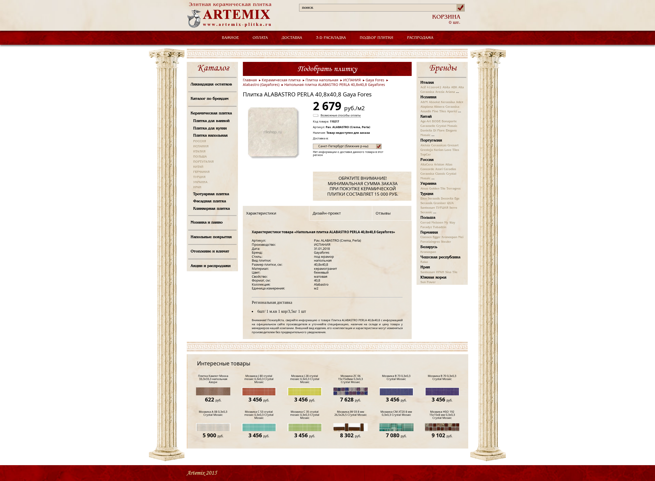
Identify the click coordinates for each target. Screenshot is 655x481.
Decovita (447, 198)
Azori (439, 169)
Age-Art (425, 121)
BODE (436, 121)
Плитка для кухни (210, 128)
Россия (427, 160)
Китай (426, 116)
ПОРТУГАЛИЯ (203, 161)
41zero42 (434, 87)
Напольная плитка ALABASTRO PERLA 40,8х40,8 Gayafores (334, 84)
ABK (454, 87)
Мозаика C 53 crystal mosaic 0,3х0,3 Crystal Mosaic (259, 415)
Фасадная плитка (209, 201)
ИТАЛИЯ (199, 151)
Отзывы (383, 213)
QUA (450, 203)
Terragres (453, 188)
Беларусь (428, 247)
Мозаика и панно (207, 222)
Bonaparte (449, 121)
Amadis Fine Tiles (433, 111)
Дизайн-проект (327, 213)
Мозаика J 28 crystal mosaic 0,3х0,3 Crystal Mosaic (304, 379)
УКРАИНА (200, 182)
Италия (427, 82)
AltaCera (426, 164)
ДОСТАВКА (292, 38)
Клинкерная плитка (211, 208)
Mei (460, 237)
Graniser (439, 203)
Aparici (452, 111)
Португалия (431, 140)
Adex (459, 102)
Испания (428, 97)
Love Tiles (451, 150)
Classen (426, 237)
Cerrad (425, 222)
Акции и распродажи (211, 266)
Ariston (439, 164)
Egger (437, 237)
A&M (424, 102)
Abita (446, 87)
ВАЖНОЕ (230, 38)
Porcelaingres (430, 241)
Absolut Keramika (442, 102)
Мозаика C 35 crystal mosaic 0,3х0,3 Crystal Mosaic (304, 415)
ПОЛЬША (200, 156)
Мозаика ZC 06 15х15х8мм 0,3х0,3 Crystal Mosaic (350, 379)
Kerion (438, 150)
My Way (449, 222)
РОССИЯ (199, 141)
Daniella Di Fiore (432, 130)
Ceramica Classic (432, 173)
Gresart (452, 145)
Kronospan (449, 237)
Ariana (450, 92)
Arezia (439, 92)
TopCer (425, 154)
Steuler (446, 241)
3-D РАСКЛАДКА (331, 38)
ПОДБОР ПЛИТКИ (376, 38)
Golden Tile (437, 188)
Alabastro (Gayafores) (261, 84)
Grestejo (426, 150)
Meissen (437, 222)
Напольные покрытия (211, 237)
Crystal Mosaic (446, 126)
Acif (423, 87)
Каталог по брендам (209, 98)
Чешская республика (440, 257)
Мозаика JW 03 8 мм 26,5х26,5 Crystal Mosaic (350, 413)
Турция (426, 194)
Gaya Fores (375, 80)
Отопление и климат (210, 251)
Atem (424, 188)
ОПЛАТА (260, 38)
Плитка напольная (210, 135)
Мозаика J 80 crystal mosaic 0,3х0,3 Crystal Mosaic (259, 379)
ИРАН (197, 187)
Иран (425, 267)
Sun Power (428, 282)
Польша (427, 217)
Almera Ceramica (446, 106)
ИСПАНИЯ (201, 146)
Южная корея (433, 277)
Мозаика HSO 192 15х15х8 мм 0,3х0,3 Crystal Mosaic (442, 415)
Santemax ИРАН (432, 272)
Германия (429, 232)
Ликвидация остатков (211, 84)
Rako (424, 262)
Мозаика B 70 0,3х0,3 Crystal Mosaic (442, 377)
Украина (428, 183)
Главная (250, 80)
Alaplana (426, 106)
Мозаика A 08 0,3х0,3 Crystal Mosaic (213, 413)
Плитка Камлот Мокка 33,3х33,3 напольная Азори (213, 379)
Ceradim (450, 169)
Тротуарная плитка (211, 194)
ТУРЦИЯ (199, 177)
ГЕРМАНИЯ (201, 172)
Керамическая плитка (211, 113)
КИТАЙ (198, 167)
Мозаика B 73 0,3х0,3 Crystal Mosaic (396, 377)
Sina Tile (451, 272)
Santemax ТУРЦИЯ (434, 207)
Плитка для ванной (211, 121)
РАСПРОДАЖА (420, 38)
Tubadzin (439, 227)
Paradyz (426, 227)
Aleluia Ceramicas (433, 145)
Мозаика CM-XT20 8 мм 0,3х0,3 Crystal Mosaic (396, 413)
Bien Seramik (430, 198)
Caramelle (427, 126)
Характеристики (261, 213)
